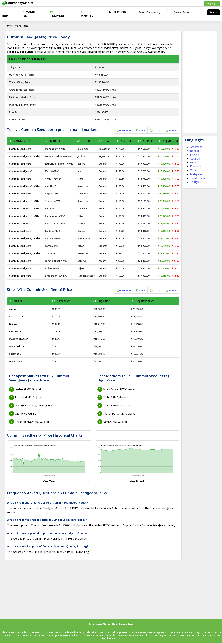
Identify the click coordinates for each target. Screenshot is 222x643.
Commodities (59, 16)
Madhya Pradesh (18, 338)
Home (6, 16)
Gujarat (13, 323)
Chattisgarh (16, 316)
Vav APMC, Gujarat (26, 413)
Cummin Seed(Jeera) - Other (25, 156)
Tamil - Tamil (198, 178)
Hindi (193, 162)
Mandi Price (28, 14)
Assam (13, 309)
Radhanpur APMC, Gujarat (119, 413)
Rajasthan (15, 353)
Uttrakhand (16, 361)
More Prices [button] (117, 12)
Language (211, 3)
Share (156, 130)
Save (142, 130)
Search (213, 12)
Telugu (194, 182)
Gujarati (195, 158)
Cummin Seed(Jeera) (20, 148)
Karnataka (15, 331)
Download (125, 130)
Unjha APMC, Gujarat (116, 397)
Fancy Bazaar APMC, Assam (119, 389)
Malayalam (196, 174)
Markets (87, 16)
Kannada (195, 166)
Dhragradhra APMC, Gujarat (32, 422)
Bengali (194, 151)
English (194, 154)
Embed (172, 130)
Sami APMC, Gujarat (115, 422)
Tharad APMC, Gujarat (28, 397)
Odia (193, 170)
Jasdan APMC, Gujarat (28, 389)
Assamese (196, 147)
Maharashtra (16, 346)
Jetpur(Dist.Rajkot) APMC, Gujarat (35, 405)
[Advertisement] (200, 82)
